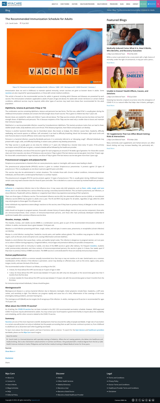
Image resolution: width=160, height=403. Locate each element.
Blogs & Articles (12, 388)
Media (128, 4)
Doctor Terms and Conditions (119, 385)
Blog (122, 4)
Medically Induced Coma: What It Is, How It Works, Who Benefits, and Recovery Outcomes (129, 49)
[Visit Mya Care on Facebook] (136, 400)
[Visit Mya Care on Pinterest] (153, 400)
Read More (110, 63)
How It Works (64, 4)
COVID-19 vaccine (24, 309)
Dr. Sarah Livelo (12, 23)
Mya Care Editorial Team (116, 54)
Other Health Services (65, 381)
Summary (92, 87)
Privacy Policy (113, 381)
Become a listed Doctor (66, 391)
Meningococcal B (70, 87)
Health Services (102, 4)
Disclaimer (112, 391)
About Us (55, 4)
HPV (62, 87)
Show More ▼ (10, 351)
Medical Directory (64, 385)
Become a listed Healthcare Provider (71, 395)
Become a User (63, 388)
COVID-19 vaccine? (82, 87)
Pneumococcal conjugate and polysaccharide (34, 87)
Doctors (74, 4)
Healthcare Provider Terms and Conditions (124, 388)
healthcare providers (96, 330)
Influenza (52, 87)
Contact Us (11, 381)
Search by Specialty (2, 205)
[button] (158, 3)
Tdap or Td (16, 87)
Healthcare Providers (87, 4)
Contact (135, 4)
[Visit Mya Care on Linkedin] (143, 400)
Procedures (114, 4)
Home (109, 10)
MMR (58, 87)
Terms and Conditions (116, 378)
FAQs (9, 391)
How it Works (12, 385)
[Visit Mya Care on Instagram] (146, 400)
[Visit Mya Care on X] (139, 400)
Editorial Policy (12, 395)
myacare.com (35, 400)
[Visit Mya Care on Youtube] (149, 400)
